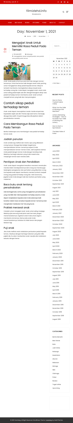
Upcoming (36, 22)
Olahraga (55, 373)
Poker (44, 22)
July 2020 (55, 235)
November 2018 (57, 308)
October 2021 (57, 180)
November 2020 (58, 220)
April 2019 (55, 290)
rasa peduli (40, 56)
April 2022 (55, 158)
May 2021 (55, 199)
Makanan (55, 363)
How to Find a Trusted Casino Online (57, 102)
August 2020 (56, 231)
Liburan (55, 359)
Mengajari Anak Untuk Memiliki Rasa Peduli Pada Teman (29, 46)
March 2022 (56, 162)
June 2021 (55, 195)
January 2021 (56, 213)
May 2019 (55, 286)
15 (53, 71)
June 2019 (55, 283)
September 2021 (58, 184)
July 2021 (55, 191)
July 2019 (55, 279)
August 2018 (56, 319)
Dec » (58, 83)
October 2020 (57, 224)
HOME (10, 22)
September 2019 (58, 272)
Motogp (55, 366)
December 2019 (57, 261)
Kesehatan (56, 355)
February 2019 (57, 297)
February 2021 (57, 210)
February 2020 (57, 253)
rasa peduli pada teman (20, 58)
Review (27, 22)
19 (64, 71)
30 (56, 78)
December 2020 (58, 217)
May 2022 (55, 155)
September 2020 (58, 228)
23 (56, 74)
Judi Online (56, 348)
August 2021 (56, 188)
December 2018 (57, 305)
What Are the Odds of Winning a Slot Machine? (59, 109)
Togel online (56, 384)
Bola (53, 344)
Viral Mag (49, 420)
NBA (53, 370)
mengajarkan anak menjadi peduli (25, 56)
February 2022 (57, 166)
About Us (52, 22)
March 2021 (56, 206)
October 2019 (57, 268)
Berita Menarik (57, 337)
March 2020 (56, 250)
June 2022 (55, 151)
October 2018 (57, 312)
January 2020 (57, 257)
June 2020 (56, 239)
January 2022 (57, 169)
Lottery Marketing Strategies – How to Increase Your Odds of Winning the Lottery (59, 118)
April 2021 (55, 202)
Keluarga (29, 54)
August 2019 (56, 275)
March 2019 (56, 294)
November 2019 (57, 264)
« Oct (54, 83)
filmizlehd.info (36, 11)
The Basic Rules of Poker (58, 132)
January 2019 (56, 301)
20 (67, 71)
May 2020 (55, 242)
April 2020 (55, 246)
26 (64, 74)
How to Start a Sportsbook (57, 127)
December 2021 (57, 173)
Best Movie (18, 22)
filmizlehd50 (17, 54)
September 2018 (58, 316)
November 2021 (57, 177)
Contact (62, 22)
